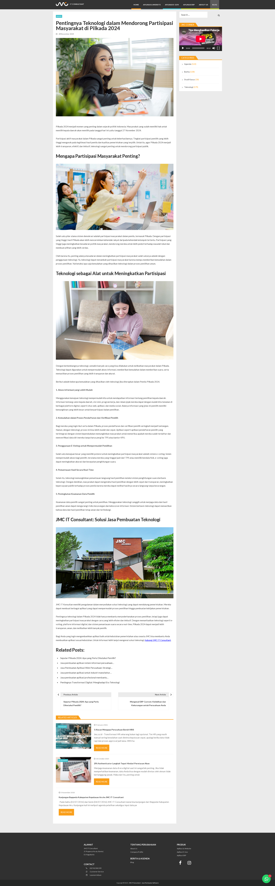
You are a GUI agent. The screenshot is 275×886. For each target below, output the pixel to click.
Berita (59, 16)
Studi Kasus (62, 760)
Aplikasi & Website (152, 5)
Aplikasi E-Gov (172, 5)
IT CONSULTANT (77, 4)
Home (136, 5)
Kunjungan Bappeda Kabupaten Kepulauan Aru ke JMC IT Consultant (91, 797)
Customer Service (97, 872)
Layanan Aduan (95, 875)
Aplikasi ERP (189, 5)
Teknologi (62, 727)
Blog (214, 5)
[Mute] (213, 48)
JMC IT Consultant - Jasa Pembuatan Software (144, 883)
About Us (203, 5)
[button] (266, 879)
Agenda (187, 64)
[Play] (182, 48)
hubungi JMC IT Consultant (158, 640)
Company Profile (136, 852)
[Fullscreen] (218, 48)
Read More (101, 748)
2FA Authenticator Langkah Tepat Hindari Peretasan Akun (122, 763)
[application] (200, 39)
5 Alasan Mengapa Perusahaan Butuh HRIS (114, 729)
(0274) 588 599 (95, 868)
